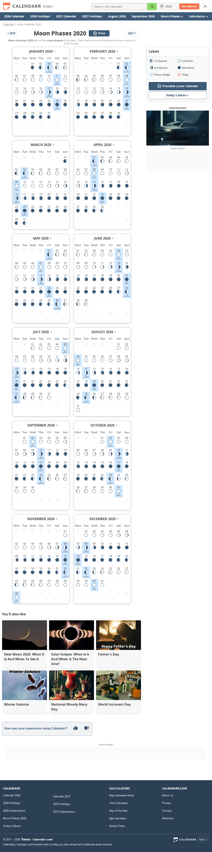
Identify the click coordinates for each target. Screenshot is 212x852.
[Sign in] (205, 6)
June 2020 (102, 238)
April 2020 (102, 144)
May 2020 (41, 238)
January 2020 (41, 51)
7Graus (25, 839)
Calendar (8, 24)
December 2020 (102, 519)
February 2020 (102, 51)
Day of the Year (118, 810)
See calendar (189, 6)
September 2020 (41, 425)
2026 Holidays (40, 16)
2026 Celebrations (14, 810)
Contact (167, 810)
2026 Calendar (14, 16)
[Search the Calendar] (152, 6)
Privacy (166, 803)
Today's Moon (176, 95)
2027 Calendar (66, 16)
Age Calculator (118, 818)
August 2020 (102, 332)
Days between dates (121, 795)
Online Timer (117, 826)
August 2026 (117, 16)
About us (167, 795)
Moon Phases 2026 (14, 818)
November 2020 (40, 519)
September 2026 (143, 16)
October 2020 (102, 425)
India (47, 6)
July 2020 (41, 332)
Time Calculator (118, 803)
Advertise (168, 818)
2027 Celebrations (64, 811)
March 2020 (41, 144)
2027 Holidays (92, 16)
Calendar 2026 (11, 795)
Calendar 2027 (61, 796)
